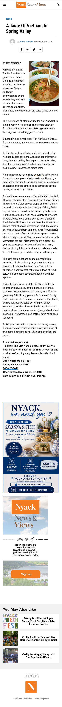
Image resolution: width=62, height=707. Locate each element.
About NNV (17, 698)
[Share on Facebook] (21, 49)
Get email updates (41, 698)
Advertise (28, 698)
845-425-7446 (10, 368)
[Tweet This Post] (27, 49)
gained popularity (35, 174)
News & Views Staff (27, 41)
